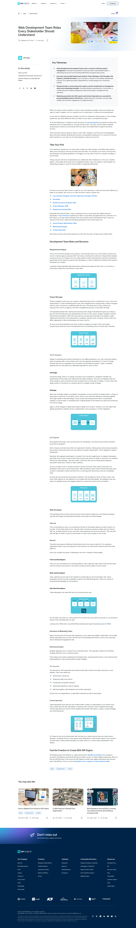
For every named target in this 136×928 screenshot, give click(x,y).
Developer (56, 199)
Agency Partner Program (87, 869)
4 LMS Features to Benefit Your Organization (64, 810)
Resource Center (111, 869)
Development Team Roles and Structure (30, 76)
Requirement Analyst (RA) (62, 209)
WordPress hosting (94, 755)
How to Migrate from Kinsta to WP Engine (33, 809)
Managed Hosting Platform (45, 863)
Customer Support (112, 879)
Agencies (64, 866)
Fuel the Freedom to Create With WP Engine (29, 79)
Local (102, 624)
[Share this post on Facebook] (23, 88)
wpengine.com (79, 761)
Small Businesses (66, 869)
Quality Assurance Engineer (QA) (64, 202)
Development (61, 769)
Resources (53, 3)
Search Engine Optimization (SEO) (65, 223)
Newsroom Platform (43, 873)
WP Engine (26, 58)
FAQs (108, 882)
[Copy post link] (19, 88)
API (108, 866)
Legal (19, 882)
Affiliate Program (85, 876)
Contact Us (20, 876)
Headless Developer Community (89, 863)
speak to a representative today (98, 761)
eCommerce (65, 215)
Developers (65, 873)
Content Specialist (59, 230)
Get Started (113, 3)
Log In (103, 3)
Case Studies (110, 876)
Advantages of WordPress (87, 866)
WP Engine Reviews (23, 866)
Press (19, 869)
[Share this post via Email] (35, 88)
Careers (20, 873)
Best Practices (33, 13)
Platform (34, 3)
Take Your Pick (22, 73)
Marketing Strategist (60, 226)
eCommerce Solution (43, 869)
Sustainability (21, 886)
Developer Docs (111, 863)
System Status (111, 886)
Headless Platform (42, 866)
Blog (24, 13)
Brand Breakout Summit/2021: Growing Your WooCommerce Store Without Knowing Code (101, 811)
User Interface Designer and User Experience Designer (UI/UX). (75, 196)
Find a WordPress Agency (87, 873)
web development (93, 122)
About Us (20, 863)
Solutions (43, 3)
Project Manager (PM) (60, 206)
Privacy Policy (21, 879)
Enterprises (65, 863)
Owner (70, 769)
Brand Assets (21, 889)
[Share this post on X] (27, 88)
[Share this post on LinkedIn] (31, 88)
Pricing (62, 3)
